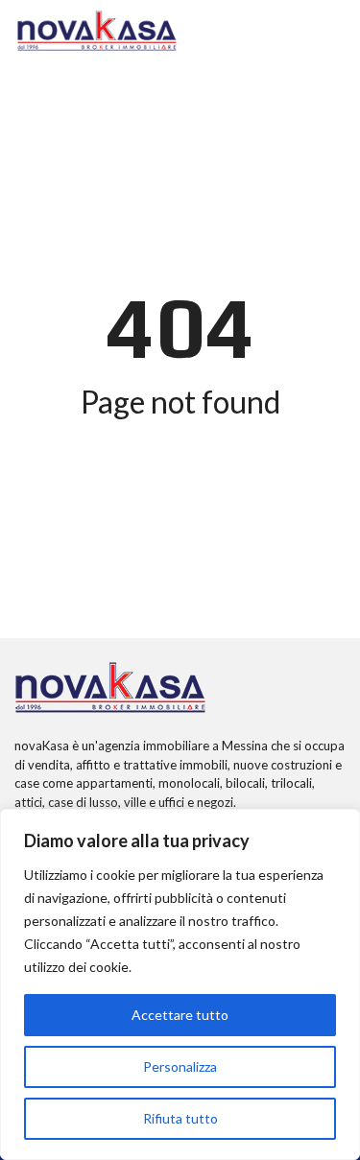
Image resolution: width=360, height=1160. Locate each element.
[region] (180, 984)
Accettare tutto (180, 1014)
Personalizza (180, 1066)
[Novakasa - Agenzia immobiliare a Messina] (97, 31)
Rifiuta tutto (180, 1118)
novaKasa (41, 745)
